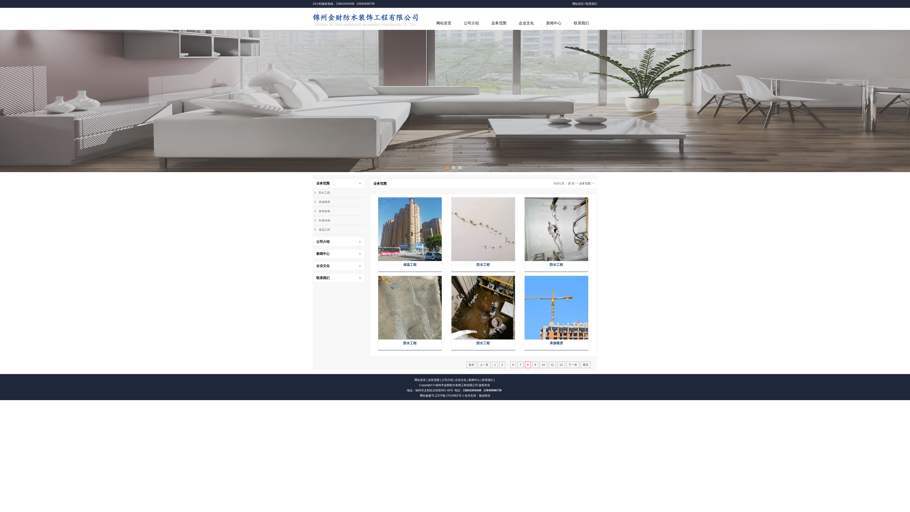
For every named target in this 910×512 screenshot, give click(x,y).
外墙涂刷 (324, 220)
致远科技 (484, 395)
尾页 (585, 364)
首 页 (571, 183)
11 (552, 364)
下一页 (573, 364)
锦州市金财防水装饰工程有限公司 (456, 385)
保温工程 (324, 229)
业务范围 (498, 23)
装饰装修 (324, 211)
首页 (471, 364)
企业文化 (526, 23)
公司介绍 (471, 23)
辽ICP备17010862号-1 (449, 395)
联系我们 (591, 3)
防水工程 (324, 192)
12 (561, 364)
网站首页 (578, 3)
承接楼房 (324, 202)
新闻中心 (553, 23)
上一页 (484, 364)
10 (543, 364)
